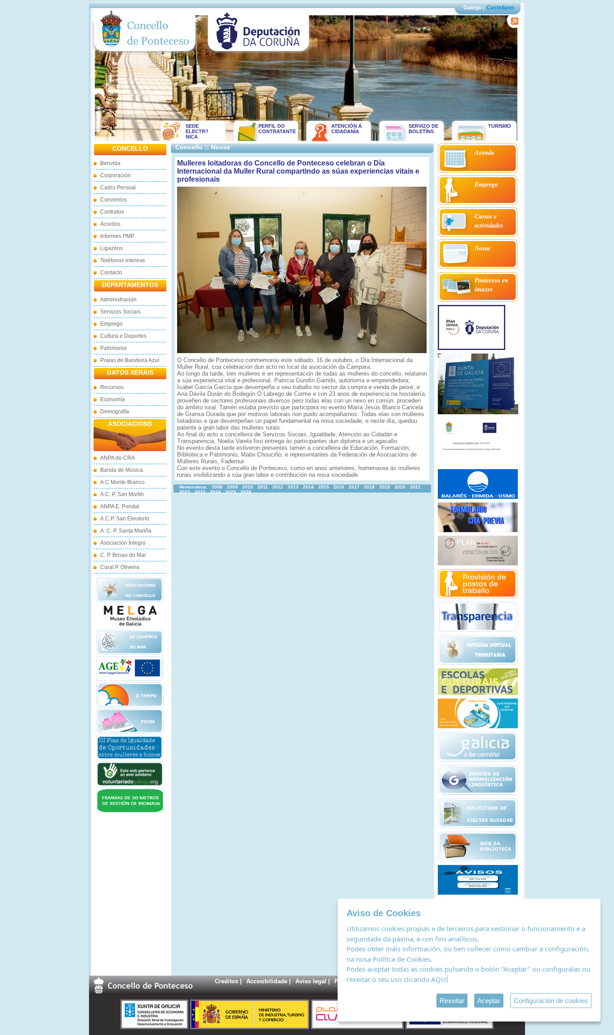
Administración (118, 299)
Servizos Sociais (120, 312)
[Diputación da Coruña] (259, 53)
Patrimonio (113, 348)
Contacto (111, 272)
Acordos (110, 224)
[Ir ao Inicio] (145, 53)
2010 (247, 486)
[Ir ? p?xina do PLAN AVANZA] (358, 1027)
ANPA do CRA (117, 458)
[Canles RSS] (513, 25)
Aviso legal (310, 981)
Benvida (110, 163)
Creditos (226, 981)
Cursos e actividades (489, 221)
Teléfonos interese (122, 260)
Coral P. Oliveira (119, 567)
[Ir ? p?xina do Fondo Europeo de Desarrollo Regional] (449, 1027)
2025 (230, 491)
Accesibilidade (266, 981)
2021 (415, 486)
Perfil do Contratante (274, 128)
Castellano (500, 7)
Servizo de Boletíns (423, 128)
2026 (245, 491)
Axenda (484, 152)
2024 (215, 491)
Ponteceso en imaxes (491, 285)
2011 (263, 486)
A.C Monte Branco (122, 482)
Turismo (499, 126)
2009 (232, 486)
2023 (200, 491)
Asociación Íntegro (123, 543)
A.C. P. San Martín (122, 494)
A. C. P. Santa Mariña (125, 531)
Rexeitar (452, 1000)
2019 (384, 486)
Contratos (112, 212)
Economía (112, 399)
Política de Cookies (402, 958)
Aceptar (488, 1000)
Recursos (112, 387)
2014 (308, 486)
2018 (369, 486)
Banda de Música (121, 470)
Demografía (114, 411)
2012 (277, 486)
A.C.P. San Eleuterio (124, 518)
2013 (293, 486)
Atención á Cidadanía (346, 128)
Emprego (111, 324)
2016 (339, 486)
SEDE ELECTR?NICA (197, 131)
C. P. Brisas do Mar (123, 555)
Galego (472, 7)
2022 (184, 491)
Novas (482, 248)
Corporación (115, 175)
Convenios (113, 200)
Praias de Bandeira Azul (129, 360)
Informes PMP (117, 236)
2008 (217, 486)
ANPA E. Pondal (119, 506)
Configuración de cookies (551, 1000)
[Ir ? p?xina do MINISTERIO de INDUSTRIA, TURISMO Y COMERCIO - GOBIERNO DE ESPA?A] (250, 1027)
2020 (400, 486)
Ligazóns (111, 248)
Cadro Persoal (118, 187)
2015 (323, 486)
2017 (354, 486)
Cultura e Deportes (123, 336)
